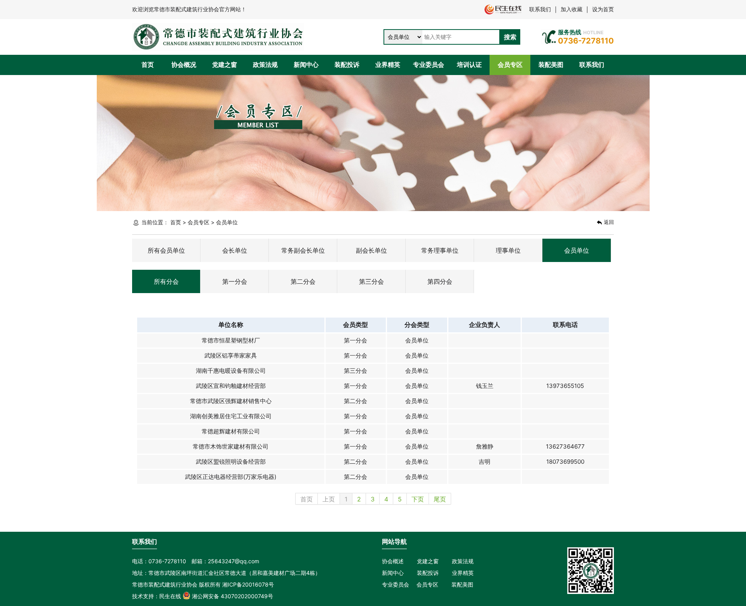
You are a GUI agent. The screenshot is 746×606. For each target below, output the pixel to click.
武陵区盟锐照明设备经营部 (231, 461)
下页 (417, 499)
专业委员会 (428, 64)
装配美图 (551, 64)
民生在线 (170, 596)
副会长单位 (371, 250)
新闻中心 (306, 64)
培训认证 (469, 64)
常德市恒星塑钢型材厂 (231, 340)
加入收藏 (571, 9)
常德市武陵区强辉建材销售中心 (231, 401)
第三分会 (371, 281)
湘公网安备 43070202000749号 (231, 596)
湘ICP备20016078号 (248, 584)
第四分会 (439, 281)
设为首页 (603, 9)
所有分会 (166, 281)
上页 (328, 499)
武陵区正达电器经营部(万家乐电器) (230, 476)
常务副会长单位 (303, 250)
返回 (608, 222)
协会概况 (183, 64)
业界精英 (387, 64)
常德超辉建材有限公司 (231, 431)
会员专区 (510, 64)
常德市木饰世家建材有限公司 (230, 446)
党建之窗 (224, 64)
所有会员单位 (166, 250)
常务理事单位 (439, 250)
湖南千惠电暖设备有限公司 (231, 370)
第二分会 (303, 281)
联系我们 (540, 9)
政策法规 (265, 64)
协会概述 (393, 561)
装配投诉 (347, 64)
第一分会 (234, 281)
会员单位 (576, 250)
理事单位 (508, 250)
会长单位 (234, 250)
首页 (147, 64)
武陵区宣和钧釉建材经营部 (231, 385)
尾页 (440, 499)
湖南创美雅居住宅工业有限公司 (231, 416)
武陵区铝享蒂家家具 (230, 355)
